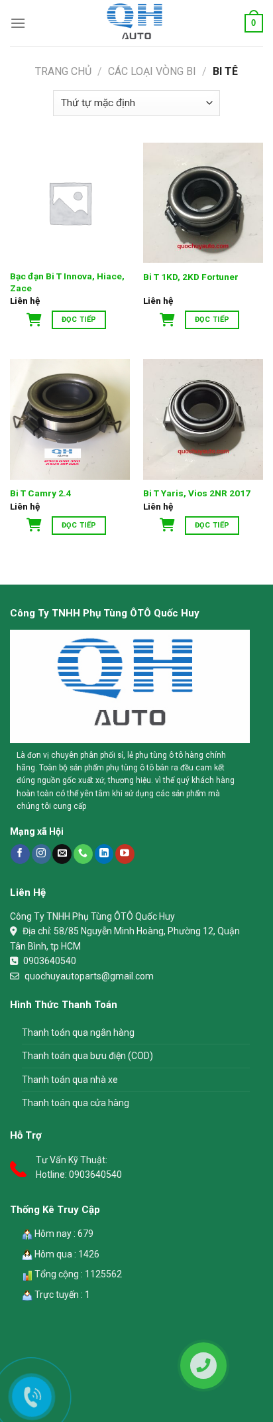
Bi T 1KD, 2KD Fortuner (191, 276)
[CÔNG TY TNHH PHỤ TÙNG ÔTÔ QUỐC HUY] (136, 23)
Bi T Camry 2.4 (41, 493)
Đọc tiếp (79, 319)
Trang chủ (63, 71)
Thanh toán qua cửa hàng (75, 1103)
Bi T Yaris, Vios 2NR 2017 (196, 493)
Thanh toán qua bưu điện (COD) (87, 1055)
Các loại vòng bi (152, 71)
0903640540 (49, 961)
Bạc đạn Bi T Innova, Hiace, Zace (67, 282)
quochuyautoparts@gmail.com (89, 976)
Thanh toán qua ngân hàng (78, 1032)
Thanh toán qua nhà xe (70, 1079)
